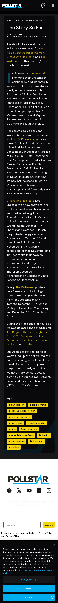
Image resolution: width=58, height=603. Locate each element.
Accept (29, 597)
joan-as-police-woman (21, 410)
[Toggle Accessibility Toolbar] (52, 597)
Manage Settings (29, 579)
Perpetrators (29, 336)
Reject (29, 588)
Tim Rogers (14, 332)
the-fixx (44, 435)
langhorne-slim (36, 423)
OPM (16, 336)
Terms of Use (12, 536)
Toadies (28, 344)
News (44, 37)
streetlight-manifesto (21, 435)
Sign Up (49, 524)
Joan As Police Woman (29, 53)
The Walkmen (24, 287)
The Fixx (27, 332)
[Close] (54, 544)
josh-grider (15, 423)
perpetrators (29, 429)
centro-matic (37, 404)
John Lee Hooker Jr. (28, 340)
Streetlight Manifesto (20, 57)
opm (12, 429)
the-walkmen (16, 441)
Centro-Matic (37, 73)
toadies (13, 447)
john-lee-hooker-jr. (19, 416)
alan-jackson (16, 404)
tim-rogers (37, 441)
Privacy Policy (46, 533)
